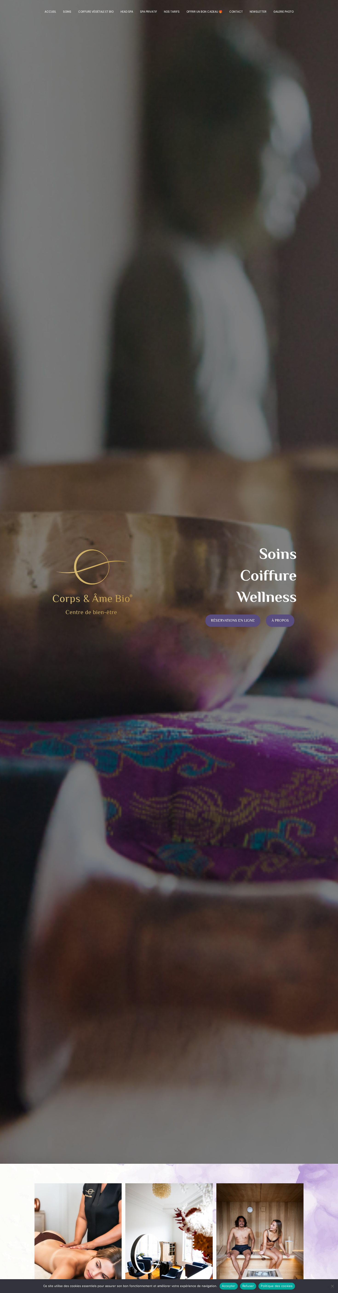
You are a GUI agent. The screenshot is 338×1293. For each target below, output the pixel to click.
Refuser (248, 1286)
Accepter (228, 1286)
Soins (67, 12)
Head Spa (126, 12)
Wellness (267, 596)
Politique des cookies (276, 1286)
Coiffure (268, 575)
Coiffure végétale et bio (96, 12)
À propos (280, 620)
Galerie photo (283, 12)
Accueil (50, 12)
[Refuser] (332, 1286)
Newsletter (258, 12)
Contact (236, 12)
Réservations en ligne (233, 620)
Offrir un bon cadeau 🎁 (204, 12)
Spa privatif (148, 12)
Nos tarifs (172, 12)
